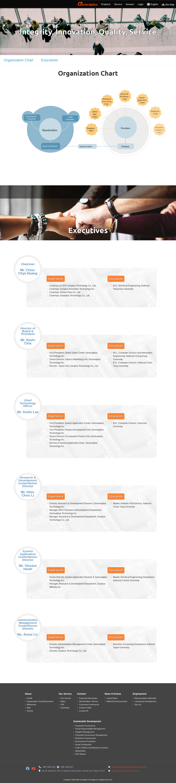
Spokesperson (117, 771)
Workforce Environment (85, 738)
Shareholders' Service (88, 701)
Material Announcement (117, 701)
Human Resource (132, 771)
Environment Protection (85, 741)
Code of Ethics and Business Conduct (91, 748)
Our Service (66, 698)
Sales (63, 701)
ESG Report (80, 754)
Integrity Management (84, 732)
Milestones (31, 704)
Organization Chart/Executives (40, 701)
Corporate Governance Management (91, 735)
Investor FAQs (85, 708)
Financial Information (88, 698)
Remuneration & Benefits (145, 698)
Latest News (112, 698)
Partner (30, 711)
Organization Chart (18, 60)
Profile (29, 698)
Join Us (138, 704)
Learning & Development (145, 701)
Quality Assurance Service (136, 767)
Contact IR (83, 711)
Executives (49, 60)
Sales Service (117, 767)
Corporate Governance (89, 704)
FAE (62, 704)
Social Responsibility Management (90, 729)
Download (65, 708)
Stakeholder (80, 751)
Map (29, 708)
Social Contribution (83, 744)
